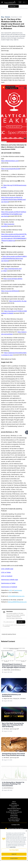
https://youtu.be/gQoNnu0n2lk (10, 169)
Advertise (14, 803)
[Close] (26, 831)
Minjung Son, (16, 698)
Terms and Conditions (14, 819)
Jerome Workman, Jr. (16, 669)
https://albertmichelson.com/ (10, 161)
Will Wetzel (23, 698)
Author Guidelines (14, 805)
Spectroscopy (18, 590)
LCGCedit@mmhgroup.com (16, 596)
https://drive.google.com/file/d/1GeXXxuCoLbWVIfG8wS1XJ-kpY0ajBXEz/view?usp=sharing (13, 214)
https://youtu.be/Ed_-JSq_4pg (17, 301)
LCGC (10, 590)
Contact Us (14, 807)
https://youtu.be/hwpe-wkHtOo (13, 279)
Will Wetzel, (6, 729)
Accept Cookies (14, 858)
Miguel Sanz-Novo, (8, 698)
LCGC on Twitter (6, 572)
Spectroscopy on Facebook (9, 587)
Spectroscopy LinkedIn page (9, 579)
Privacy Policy (14, 815)
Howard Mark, (7, 669)
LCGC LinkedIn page (7, 569)
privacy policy (7, 626)
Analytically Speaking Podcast (9, 634)
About (14, 801)
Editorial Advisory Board (14, 808)
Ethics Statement (14, 810)
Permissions (14, 814)
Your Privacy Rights (14, 820)
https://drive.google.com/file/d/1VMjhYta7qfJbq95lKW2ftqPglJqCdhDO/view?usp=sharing (14, 258)
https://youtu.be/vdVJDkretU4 (10, 291)
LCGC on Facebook (6, 576)
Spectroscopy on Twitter (8, 583)
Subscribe (20, 622)
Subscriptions (14, 817)
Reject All (14, 854)
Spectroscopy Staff (14, 729)
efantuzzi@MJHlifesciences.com (17, 602)
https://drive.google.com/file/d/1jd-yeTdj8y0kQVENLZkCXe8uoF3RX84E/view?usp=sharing (13, 200)
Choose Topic (12, 6)
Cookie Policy (12, 847)
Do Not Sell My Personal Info (14, 812)
